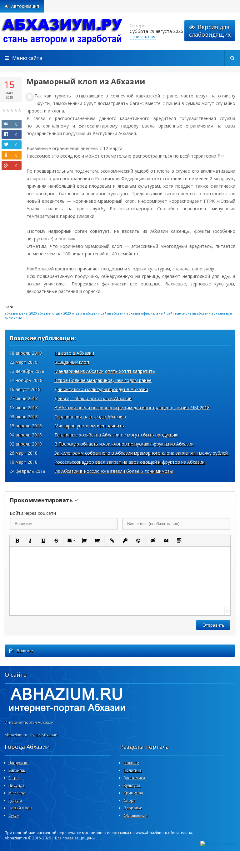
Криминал (133, 793)
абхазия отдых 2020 (54, 313)
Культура (132, 785)
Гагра (13, 778)
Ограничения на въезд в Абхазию (90, 417)
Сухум (13, 815)
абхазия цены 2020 (21, 313)
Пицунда (16, 785)
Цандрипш (18, 762)
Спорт (129, 800)
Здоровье (133, 808)
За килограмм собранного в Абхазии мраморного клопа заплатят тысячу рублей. (141, 453)
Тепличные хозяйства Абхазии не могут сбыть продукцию (116, 435)
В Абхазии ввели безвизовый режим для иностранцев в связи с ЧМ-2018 (132, 407)
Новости (131, 762)
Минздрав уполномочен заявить (89, 426)
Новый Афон (20, 808)
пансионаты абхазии (193, 313)
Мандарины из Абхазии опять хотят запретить (104, 371)
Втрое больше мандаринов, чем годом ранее (103, 380)
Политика (133, 770)
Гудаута (15, 800)
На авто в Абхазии (74, 353)
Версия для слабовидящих (210, 30)
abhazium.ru (62, 31)
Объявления (136, 815)
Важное (24, 651)
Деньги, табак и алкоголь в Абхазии (93, 398)
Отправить (213, 625)
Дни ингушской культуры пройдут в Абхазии (101, 389)
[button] (17, 540)
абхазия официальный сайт (150, 313)
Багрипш (16, 770)
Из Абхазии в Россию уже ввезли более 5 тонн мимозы (113, 471)
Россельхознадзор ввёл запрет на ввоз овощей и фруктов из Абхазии (129, 462)
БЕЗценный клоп (71, 362)
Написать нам (143, 36)
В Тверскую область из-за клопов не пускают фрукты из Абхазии (124, 444)
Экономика (134, 778)
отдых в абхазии (86, 313)
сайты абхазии (113, 313)
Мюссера (16, 793)
